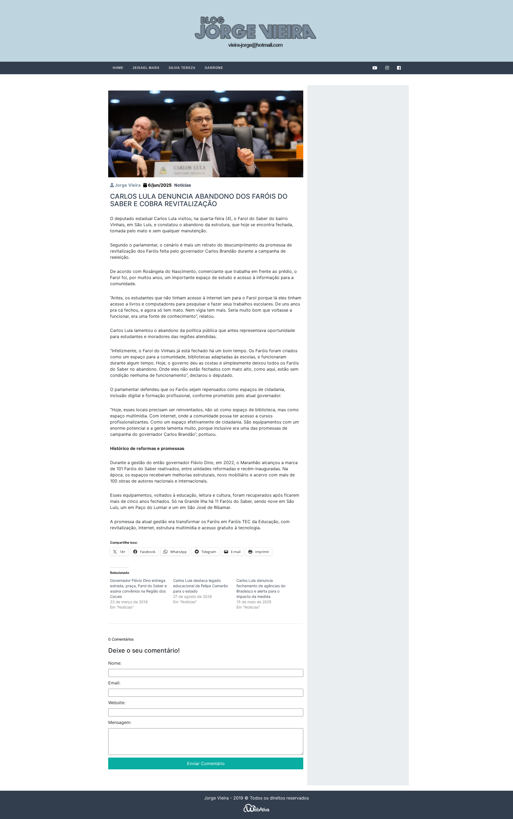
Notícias (182, 185)
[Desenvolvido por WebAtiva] (256, 808)
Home (118, 68)
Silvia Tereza (182, 68)
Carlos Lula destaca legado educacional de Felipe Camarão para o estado (200, 585)
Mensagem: (119, 722)
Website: (116, 702)
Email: (114, 682)
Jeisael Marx (146, 68)
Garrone (214, 68)
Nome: (114, 663)
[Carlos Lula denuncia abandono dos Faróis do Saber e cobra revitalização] (205, 133)
